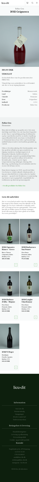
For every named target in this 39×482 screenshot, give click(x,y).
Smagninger (19, 414)
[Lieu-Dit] (5, 3)
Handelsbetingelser (19, 432)
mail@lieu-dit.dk (19, 457)
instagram (15, 463)
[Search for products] (32, 3)
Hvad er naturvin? (19, 417)
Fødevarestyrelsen (19, 420)
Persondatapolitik (19, 437)
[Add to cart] (15, 264)
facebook (23, 463)
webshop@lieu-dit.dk (19, 460)
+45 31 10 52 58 (20, 452)
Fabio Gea (5, 80)
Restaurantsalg (19, 411)
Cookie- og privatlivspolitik (19, 440)
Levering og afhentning (19, 434)
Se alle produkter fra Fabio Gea (14, 186)
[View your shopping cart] (27, 3)
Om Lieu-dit (19, 409)
